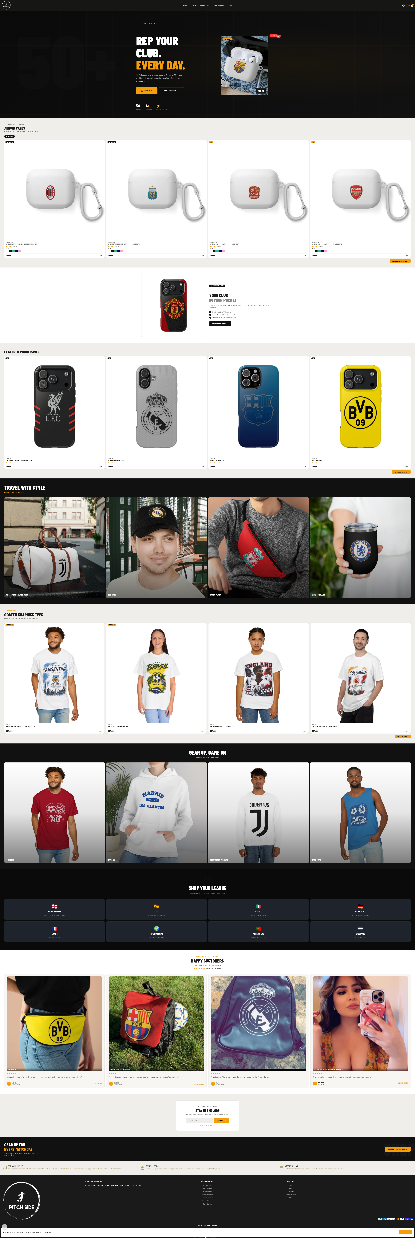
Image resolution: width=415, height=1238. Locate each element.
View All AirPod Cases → (400, 261)
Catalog (194, 5)
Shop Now (148, 90)
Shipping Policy (207, 1185)
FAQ (230, 5)
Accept (406, 1232)
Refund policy (207, 1204)
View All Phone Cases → (401, 472)
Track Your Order (219, 5)
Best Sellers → (171, 90)
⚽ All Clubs (9, 136)
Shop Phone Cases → (220, 323)
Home (185, 5)
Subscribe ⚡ (221, 1120)
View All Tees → (403, 736)
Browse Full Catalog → (397, 1149)
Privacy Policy (207, 1191)
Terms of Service (207, 1194)
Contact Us (204, 5)
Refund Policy (207, 1188)
